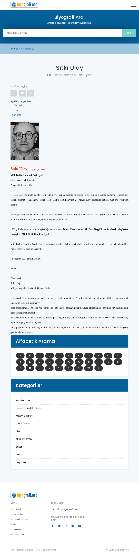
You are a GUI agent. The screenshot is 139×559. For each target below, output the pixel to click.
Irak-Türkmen (23, 400)
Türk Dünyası (23, 423)
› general (16, 115)
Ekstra (14, 524)
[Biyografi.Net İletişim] (24, 495)
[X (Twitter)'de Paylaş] (22, 93)
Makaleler (16, 529)
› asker (14, 110)
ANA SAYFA (16, 48)
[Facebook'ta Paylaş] (14, 93)
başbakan (21, 462)
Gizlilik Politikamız (46, 549)
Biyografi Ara (24, 5)
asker (19, 446)
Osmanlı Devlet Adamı (29, 408)
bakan (19, 454)
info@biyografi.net (66, 509)
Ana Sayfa (17, 509)
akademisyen (24, 439)
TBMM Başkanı (24, 416)
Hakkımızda (17, 534)
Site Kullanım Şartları (22, 549)
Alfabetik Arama (20, 519)
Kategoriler (17, 514)
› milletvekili (17, 105)
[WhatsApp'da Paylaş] (30, 93)
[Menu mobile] (133, 5)
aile (18, 431)
